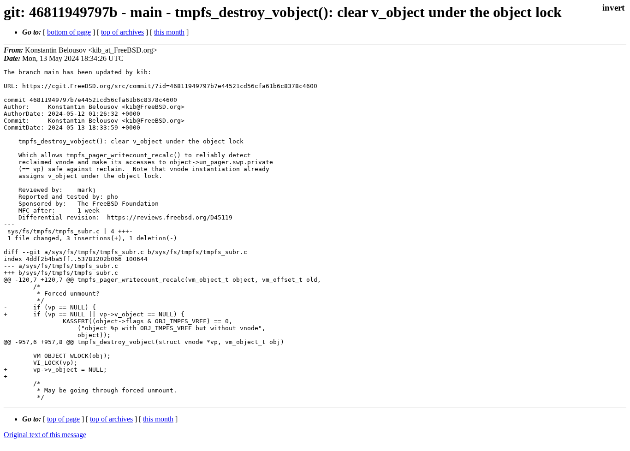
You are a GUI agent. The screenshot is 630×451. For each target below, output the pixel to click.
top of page (63, 419)
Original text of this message (45, 435)
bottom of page (69, 32)
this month (169, 32)
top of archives (122, 32)
